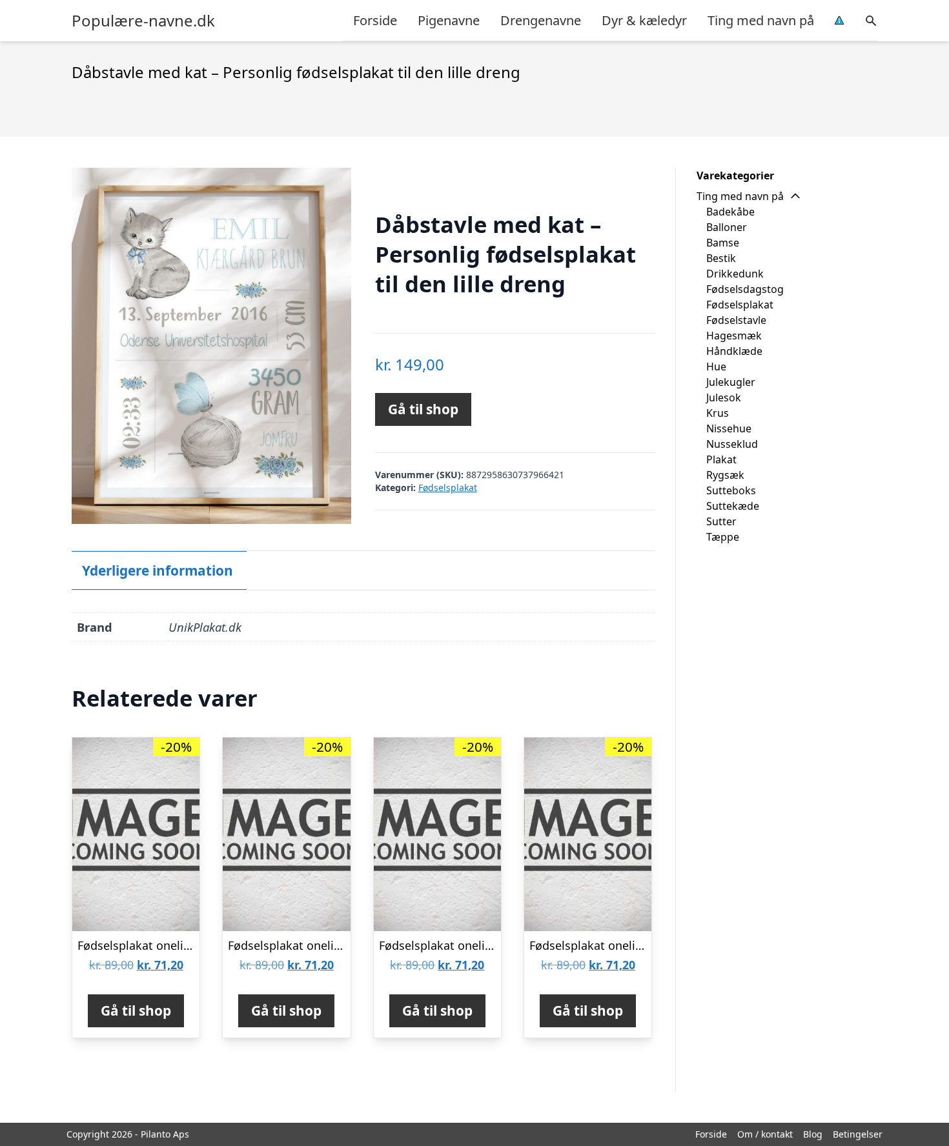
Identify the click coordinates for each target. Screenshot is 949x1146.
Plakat (721, 459)
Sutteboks (731, 490)
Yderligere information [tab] (157, 570)
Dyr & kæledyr (644, 20)
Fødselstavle (736, 320)
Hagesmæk (734, 335)
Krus (717, 413)
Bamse (722, 243)
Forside (375, 20)
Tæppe (722, 537)
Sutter (721, 521)
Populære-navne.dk (143, 20)
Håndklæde (734, 351)
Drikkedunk (735, 273)
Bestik (721, 258)
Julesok (723, 397)
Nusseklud (732, 444)
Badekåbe (730, 212)
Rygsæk (725, 475)
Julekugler (730, 382)
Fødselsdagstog (745, 289)
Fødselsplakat (447, 487)
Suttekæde (732, 506)
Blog (812, 1134)
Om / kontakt (765, 1134)
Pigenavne (449, 20)
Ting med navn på (761, 20)
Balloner (726, 227)
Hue (716, 366)
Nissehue (728, 428)
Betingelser (858, 1134)
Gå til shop (423, 409)
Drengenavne (540, 20)
